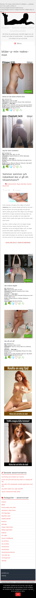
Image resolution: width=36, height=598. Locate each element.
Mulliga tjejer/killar (7, 530)
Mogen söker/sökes (21, 184)
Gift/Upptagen (6, 513)
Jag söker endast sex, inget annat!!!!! (12, 488)
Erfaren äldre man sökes (9, 507)
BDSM (3, 504)
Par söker (4, 535)
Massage (4, 524)
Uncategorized (6, 557)
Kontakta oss (5, 573)
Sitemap (4, 575)
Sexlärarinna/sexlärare (8, 552)
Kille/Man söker (6, 516)
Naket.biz (11, 582)
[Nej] (34, 591)
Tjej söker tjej (6, 555)
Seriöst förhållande (7, 538)
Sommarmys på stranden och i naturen (13, 477)
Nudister (29, 184)
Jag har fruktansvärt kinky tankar (11, 491)
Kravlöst (4, 521)
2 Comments (17, 190)
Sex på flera (5, 541)
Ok (18, 594)
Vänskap (4, 560)
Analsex (4, 502)
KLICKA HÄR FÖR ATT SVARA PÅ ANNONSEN (18, 242)
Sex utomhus (5, 544)
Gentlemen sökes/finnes (9, 510)
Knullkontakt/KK (11, 184)
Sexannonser (5, 186)
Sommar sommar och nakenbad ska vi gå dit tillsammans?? (15, 177)
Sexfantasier (5, 549)
